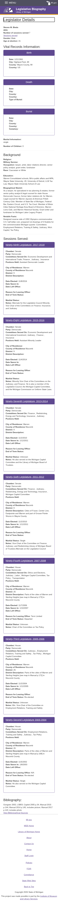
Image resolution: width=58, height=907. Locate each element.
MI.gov (54, 3)
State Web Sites (29, 881)
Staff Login (29, 856)
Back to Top (29, 887)
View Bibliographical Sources (15, 813)
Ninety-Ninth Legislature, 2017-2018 (25, 245)
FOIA (29, 869)
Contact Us (29, 844)
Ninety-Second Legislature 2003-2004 (26, 720)
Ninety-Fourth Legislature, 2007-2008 (26, 560)
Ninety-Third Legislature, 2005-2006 (25, 639)
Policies (29, 863)
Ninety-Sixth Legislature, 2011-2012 (25, 477)
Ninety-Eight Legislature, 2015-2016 (25, 320)
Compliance (29, 875)
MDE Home (29, 826)
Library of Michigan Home (29, 832)
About (28, 838)
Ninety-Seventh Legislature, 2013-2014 (27, 401)
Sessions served (10, 35)
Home (29, 850)
